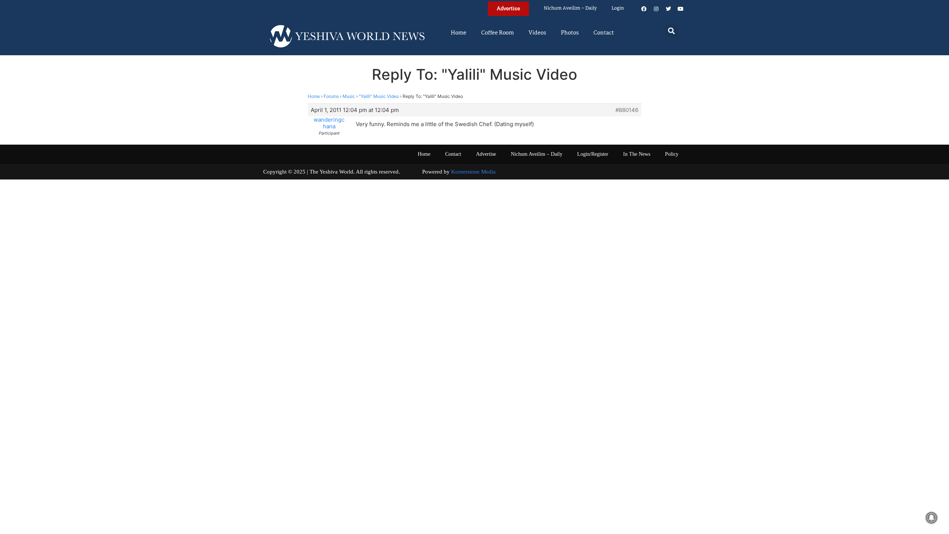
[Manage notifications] (932, 518)
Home (458, 33)
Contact (603, 33)
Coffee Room (497, 33)
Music (349, 96)
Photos (570, 33)
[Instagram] (656, 9)
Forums (331, 96)
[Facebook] (644, 9)
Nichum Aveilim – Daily (570, 8)
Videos (537, 33)
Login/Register (592, 154)
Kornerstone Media (473, 172)
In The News (636, 154)
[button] (671, 30)
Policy (671, 154)
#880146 (626, 110)
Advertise (486, 154)
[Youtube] (680, 9)
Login (618, 8)
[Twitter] (668, 9)
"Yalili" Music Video (379, 96)
